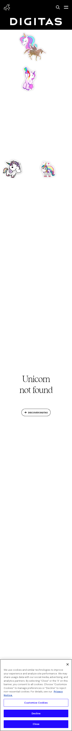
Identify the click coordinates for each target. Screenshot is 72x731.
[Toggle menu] (66, 7)
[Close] (68, 664)
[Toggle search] (58, 7)
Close (36, 724)
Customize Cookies (36, 702)
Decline (36, 713)
